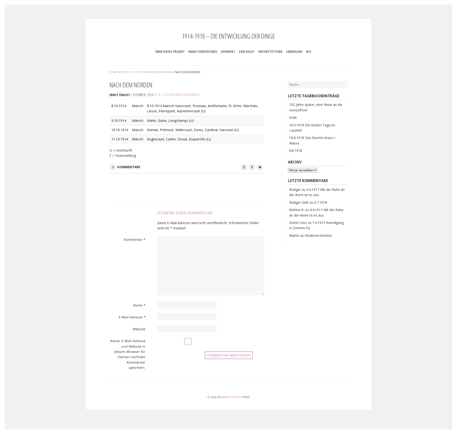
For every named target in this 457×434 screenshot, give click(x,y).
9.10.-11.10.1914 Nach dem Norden (177, 95)
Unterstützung (270, 51)
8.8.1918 (295, 150)
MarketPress (231, 397)
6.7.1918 (320, 202)
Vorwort (228, 51)
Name (139, 305)
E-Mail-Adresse (131, 317)
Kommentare (128, 167)
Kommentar (134, 239)
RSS (308, 51)
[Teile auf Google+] (244, 167)
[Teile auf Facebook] (251, 167)
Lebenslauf (294, 51)
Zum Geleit (247, 51)
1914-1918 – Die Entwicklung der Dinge (228, 35)
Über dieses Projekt (170, 51)
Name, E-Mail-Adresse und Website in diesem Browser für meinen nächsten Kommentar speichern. (127, 354)
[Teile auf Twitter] (259, 167)
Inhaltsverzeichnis (202, 51)
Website (138, 329)
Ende (293, 117)
